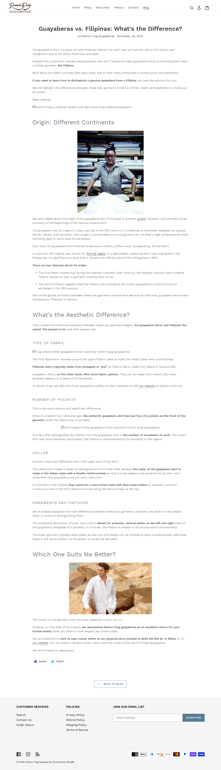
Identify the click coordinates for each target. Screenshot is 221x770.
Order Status (25, 725)
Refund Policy (75, 720)
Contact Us (23, 720)
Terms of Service (77, 730)
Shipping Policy (76, 725)
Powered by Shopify (63, 762)
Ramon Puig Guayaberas (39, 762)
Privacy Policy (75, 715)
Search (21, 715)
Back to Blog (113, 684)
